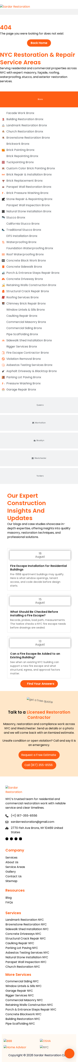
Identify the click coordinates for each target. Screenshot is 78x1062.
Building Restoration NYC (22, 1019)
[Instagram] (11, 838)
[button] (39, 12)
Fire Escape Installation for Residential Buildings (38, 568)
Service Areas (15, 867)
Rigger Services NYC (19, 995)
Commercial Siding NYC (22, 981)
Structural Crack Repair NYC (25, 938)
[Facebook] (6, 838)
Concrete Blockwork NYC (23, 1014)
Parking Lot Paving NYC (21, 948)
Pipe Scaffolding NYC (20, 1024)
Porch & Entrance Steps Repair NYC (30, 1009)
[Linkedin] (20, 838)
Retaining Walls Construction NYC (29, 1005)
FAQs (9, 902)
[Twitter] (16, 838)
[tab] (39, 99)
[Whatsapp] (69, 1053)
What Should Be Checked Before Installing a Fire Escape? (34, 613)
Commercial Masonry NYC (24, 1000)
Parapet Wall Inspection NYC (25, 962)
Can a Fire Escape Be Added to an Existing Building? (35, 655)
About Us (11, 862)
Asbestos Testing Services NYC (27, 953)
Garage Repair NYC (19, 991)
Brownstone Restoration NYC (26, 924)
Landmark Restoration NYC (24, 920)
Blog (8, 898)
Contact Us (13, 876)
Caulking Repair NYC (19, 943)
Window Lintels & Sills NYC (23, 986)
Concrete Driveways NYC (23, 934)
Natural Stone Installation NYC (26, 957)
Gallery (10, 872)
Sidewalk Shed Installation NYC (27, 929)
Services (11, 857)
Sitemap (11, 881)
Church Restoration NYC (22, 967)
